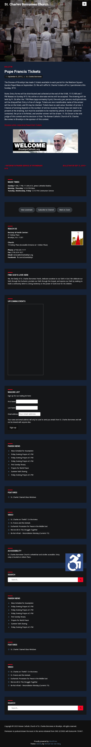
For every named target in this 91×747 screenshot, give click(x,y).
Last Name (11, 408)
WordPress (53, 741)
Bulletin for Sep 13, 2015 (74, 166)
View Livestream (26, 210)
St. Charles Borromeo (34, 77)
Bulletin (8, 67)
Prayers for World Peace (20, 468)
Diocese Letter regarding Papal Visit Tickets (23, 125)
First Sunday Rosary (18, 465)
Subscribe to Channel (46, 210)
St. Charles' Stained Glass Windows (23, 497)
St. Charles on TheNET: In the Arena (24, 519)
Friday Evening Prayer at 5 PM (22, 454)
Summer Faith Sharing (19, 471)
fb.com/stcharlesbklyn (25, 257)
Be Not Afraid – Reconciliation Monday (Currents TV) (30, 533)
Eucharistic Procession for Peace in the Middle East (29, 526)
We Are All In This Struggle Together (24, 530)
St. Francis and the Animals (20, 523)
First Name (12, 401)
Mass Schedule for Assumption (22, 451)
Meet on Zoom (64, 210)
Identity (39, 744)
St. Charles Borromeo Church (26, 4)
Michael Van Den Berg (53, 744)
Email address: (13, 414)
